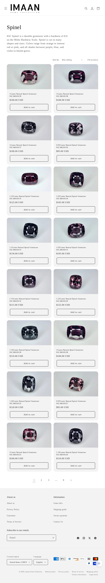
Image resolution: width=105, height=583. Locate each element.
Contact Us (58, 522)
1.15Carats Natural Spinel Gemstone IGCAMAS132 (24, 300)
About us (10, 503)
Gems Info (58, 503)
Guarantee (11, 516)
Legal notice (93, 574)
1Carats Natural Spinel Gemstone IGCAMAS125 (23, 453)
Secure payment (60, 516)
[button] (6, 8)
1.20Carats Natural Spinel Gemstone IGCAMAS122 (24, 402)
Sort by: (56, 60)
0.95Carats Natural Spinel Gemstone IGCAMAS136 (71, 146)
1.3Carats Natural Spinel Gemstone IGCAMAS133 (24, 249)
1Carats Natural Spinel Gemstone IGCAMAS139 (23, 95)
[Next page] (71, 480)
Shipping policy (92, 571)
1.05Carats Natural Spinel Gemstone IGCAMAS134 (71, 197)
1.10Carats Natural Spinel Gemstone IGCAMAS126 (71, 453)
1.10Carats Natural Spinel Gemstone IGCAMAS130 (24, 351)
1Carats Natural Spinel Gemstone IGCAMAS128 (69, 351)
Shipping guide (60, 509)
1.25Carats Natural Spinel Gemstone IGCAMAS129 (71, 300)
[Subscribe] (53, 538)
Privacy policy (64, 571)
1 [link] (34, 480)
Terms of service (78, 571)
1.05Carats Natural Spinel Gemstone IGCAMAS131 (71, 249)
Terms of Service (14, 522)
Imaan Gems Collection (33, 571)
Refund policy (50, 571)
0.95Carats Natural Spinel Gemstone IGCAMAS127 (71, 402)
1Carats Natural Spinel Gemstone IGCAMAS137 (23, 146)
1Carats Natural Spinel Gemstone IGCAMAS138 (69, 95)
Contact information (79, 574)
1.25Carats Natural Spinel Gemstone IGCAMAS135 (24, 197)
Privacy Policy (13, 509)
